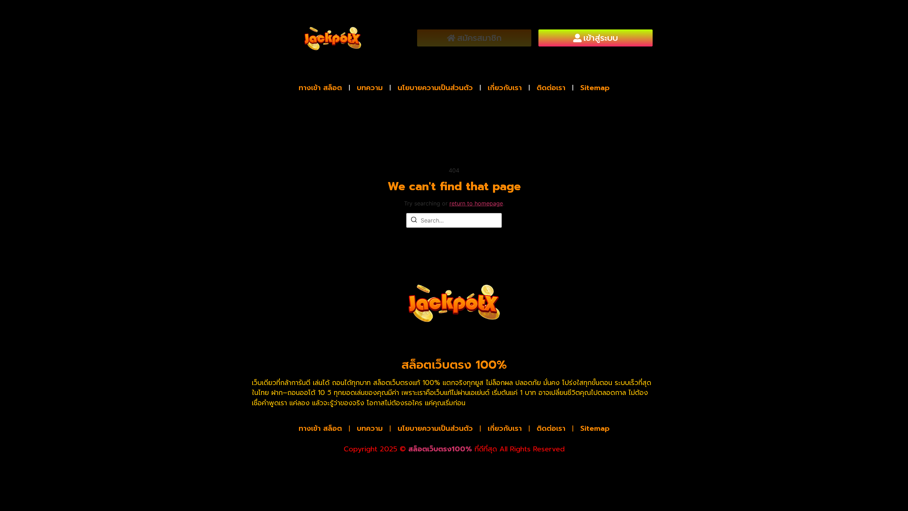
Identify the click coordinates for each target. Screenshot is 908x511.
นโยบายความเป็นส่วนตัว (435, 87)
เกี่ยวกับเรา (505, 87)
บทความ (370, 87)
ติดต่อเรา (551, 87)
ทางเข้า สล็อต (320, 87)
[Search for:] (454, 220)
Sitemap (595, 87)
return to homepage (476, 203)
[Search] (414, 220)
